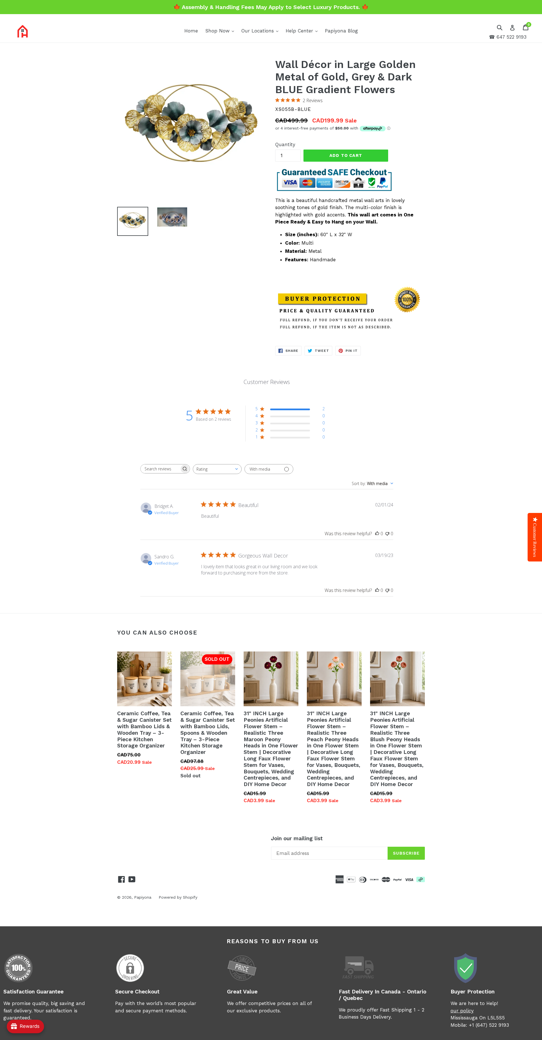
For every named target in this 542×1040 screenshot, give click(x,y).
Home (191, 31)
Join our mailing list (297, 838)
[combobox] (217, 469)
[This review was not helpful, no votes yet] (387, 533)
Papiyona (142, 897)
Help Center (303, 31)
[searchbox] (160, 468)
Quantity (285, 144)
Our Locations (261, 31)
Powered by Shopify (178, 897)
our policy (462, 1010)
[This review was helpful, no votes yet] (377, 533)
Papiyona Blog (341, 31)
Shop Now (221, 31)
